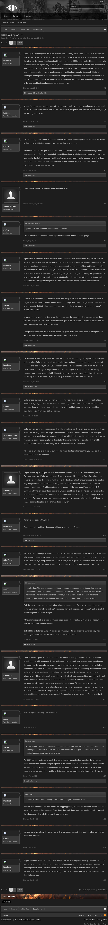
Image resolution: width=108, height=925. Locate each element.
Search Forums (8, 23)
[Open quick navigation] (105, 29)
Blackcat (30, 38)
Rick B (26, 126)
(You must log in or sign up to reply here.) (93, 890)
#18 (104, 819)
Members (27, 16)
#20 (104, 880)
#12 (104, 535)
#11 (105, 507)
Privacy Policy (102, 920)
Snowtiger (37, 93)
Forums (16, 16)
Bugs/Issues (15, 38)
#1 (105, 88)
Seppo (6, 407)
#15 (104, 699)
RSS (105, 915)
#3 (105, 170)
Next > (20, 43)
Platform (5, 915)
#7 (105, 340)
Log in (101, 2)
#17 (104, 776)
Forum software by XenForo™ (21, 920)
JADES (6, 589)
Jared (5, 719)
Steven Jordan (9, 206)
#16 (104, 728)
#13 (104, 569)
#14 (104, 639)
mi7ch (6, 146)
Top (100, 915)
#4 (105, 204)
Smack (6, 305)
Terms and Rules (89, 920)
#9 (105, 416)
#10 (104, 459)
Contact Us (81, 915)
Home (6, 16)
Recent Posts (21, 23)
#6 (105, 286)
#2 (105, 121)
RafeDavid (7, 527)
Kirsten (6, 113)
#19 (104, 847)
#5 (105, 241)
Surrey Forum (102, 924)
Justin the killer (10, 436)
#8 (105, 382)
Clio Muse (27, 93)
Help (89, 915)
